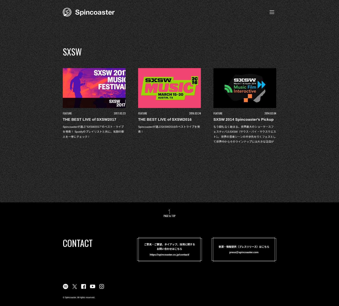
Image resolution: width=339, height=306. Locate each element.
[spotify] (65, 289)
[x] (74, 289)
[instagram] (101, 289)
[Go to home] (89, 11)
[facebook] (83, 289)
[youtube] (92, 289)
